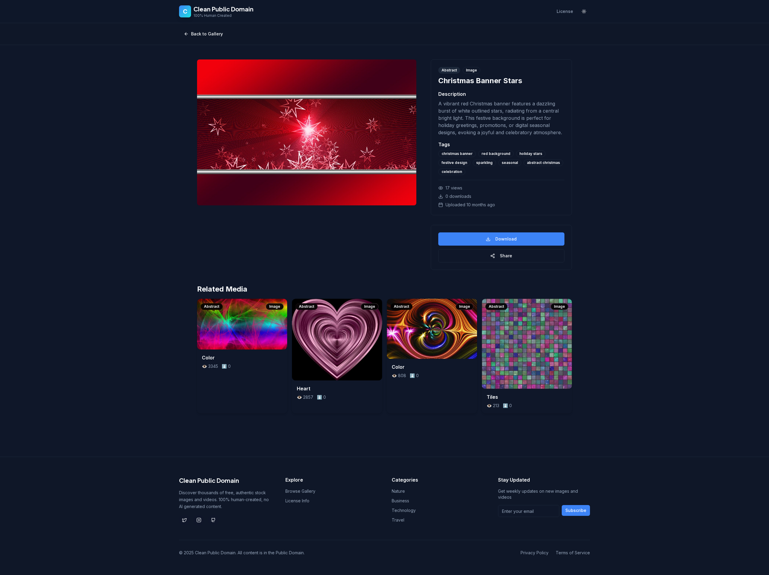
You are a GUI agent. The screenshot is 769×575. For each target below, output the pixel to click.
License (565, 11)
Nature (398, 491)
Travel (398, 519)
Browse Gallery (300, 491)
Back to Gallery (207, 33)
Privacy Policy (535, 552)
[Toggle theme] (584, 11)
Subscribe (575, 510)
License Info (297, 500)
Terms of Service (573, 552)
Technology (404, 510)
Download (506, 238)
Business (400, 500)
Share (506, 255)
